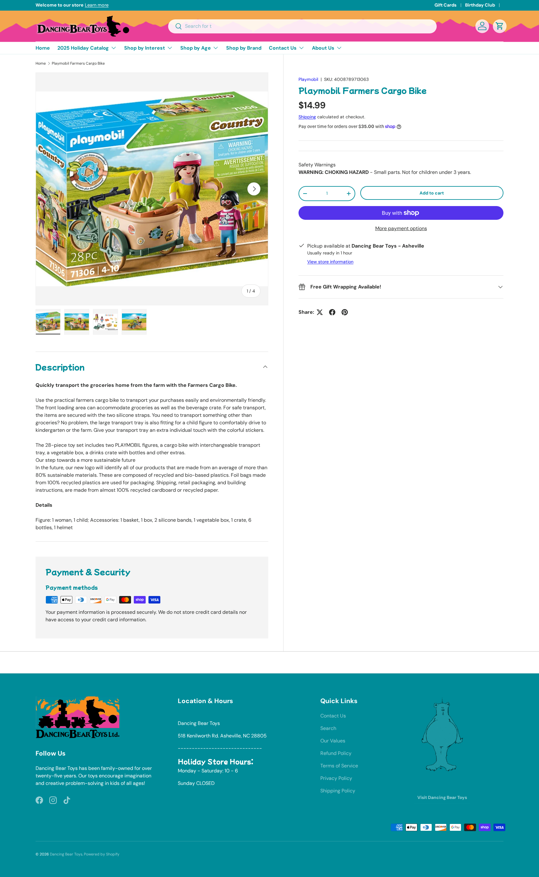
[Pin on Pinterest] (344, 312)
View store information (330, 261)
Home (43, 48)
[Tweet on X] (319, 312)
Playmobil (308, 79)
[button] (500, 26)
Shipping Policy (337, 790)
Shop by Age (195, 48)
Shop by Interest (144, 48)
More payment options (401, 228)
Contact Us (283, 48)
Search (328, 728)
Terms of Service (339, 765)
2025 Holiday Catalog (83, 48)
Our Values (332, 740)
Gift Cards (446, 5)
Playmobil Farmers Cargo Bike (78, 63)
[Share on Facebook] (332, 312)
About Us (323, 48)
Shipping (307, 117)
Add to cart (432, 193)
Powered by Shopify (101, 854)
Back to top (269, 662)
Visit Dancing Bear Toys (442, 797)
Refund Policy (336, 753)
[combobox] (302, 26)
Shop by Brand (243, 48)
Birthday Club (480, 5)
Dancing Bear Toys (66, 854)
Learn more (97, 5)
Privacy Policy (336, 778)
